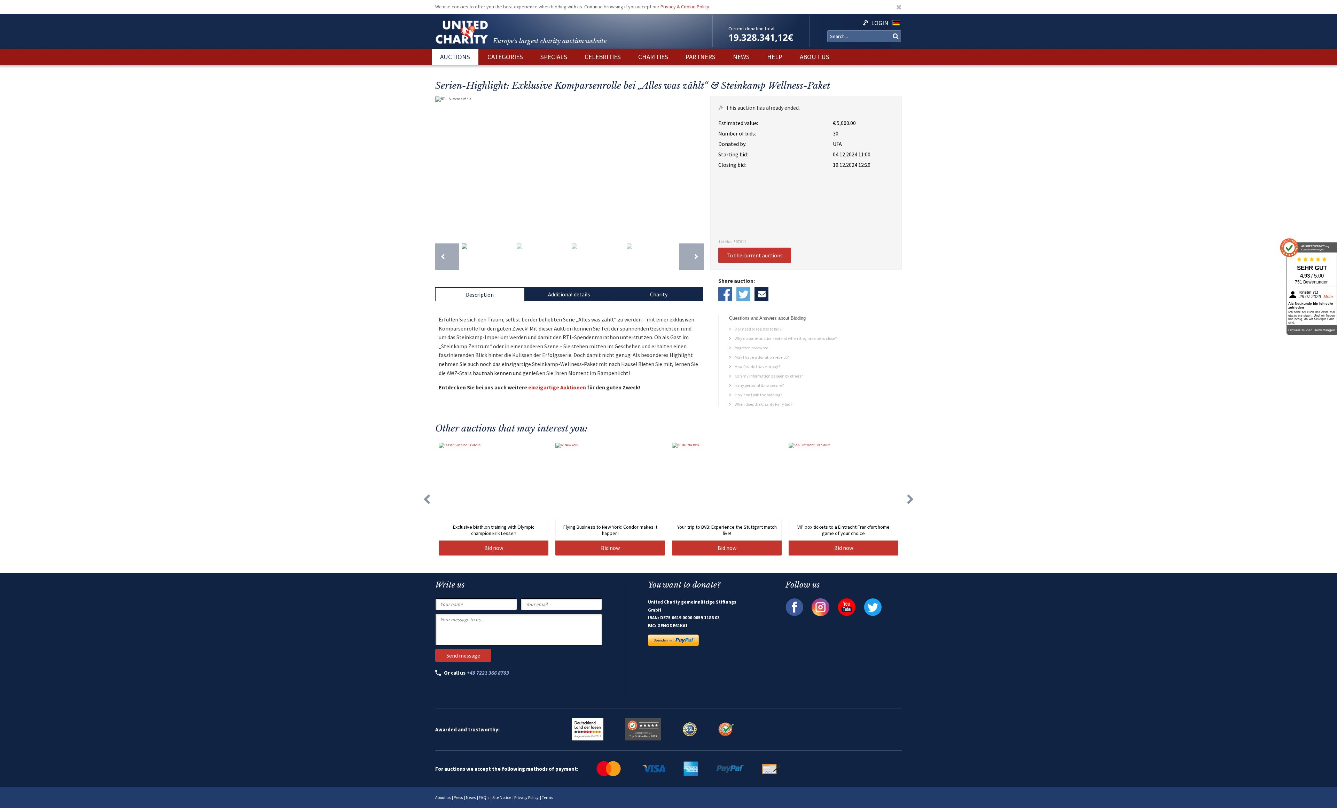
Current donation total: (751, 28)
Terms (547, 797)
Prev (442, 166)
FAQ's (484, 797)
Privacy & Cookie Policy (684, 6)
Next (696, 166)
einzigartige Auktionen (557, 387)
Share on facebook (725, 294)
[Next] (691, 256)
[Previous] (447, 256)
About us (443, 797)
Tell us (761, 294)
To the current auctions (755, 255)
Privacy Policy (526, 797)
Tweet (743, 294)
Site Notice (501, 797)
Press (458, 797)
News (471, 797)
